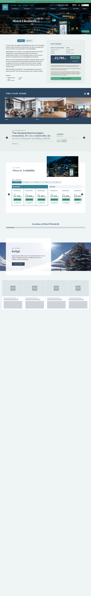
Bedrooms (29, 40)
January (26, 182)
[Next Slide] (82, 191)
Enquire (19, 5)
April (57, 182)
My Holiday (25, 5)
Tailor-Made (76, 8)
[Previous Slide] (9, 191)
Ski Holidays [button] (27, 8)
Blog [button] (84, 8)
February (36, 182)
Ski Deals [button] (52, 8)
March (46, 182)
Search (32, 5)
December (17, 182)
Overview (21, 40)
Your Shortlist (13, 5)
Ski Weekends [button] (64, 8)
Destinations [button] (15, 8)
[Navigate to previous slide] (85, 94)
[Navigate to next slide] (88, 94)
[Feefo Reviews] (85, 5)
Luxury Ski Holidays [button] (40, 8)
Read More (14, 143)
